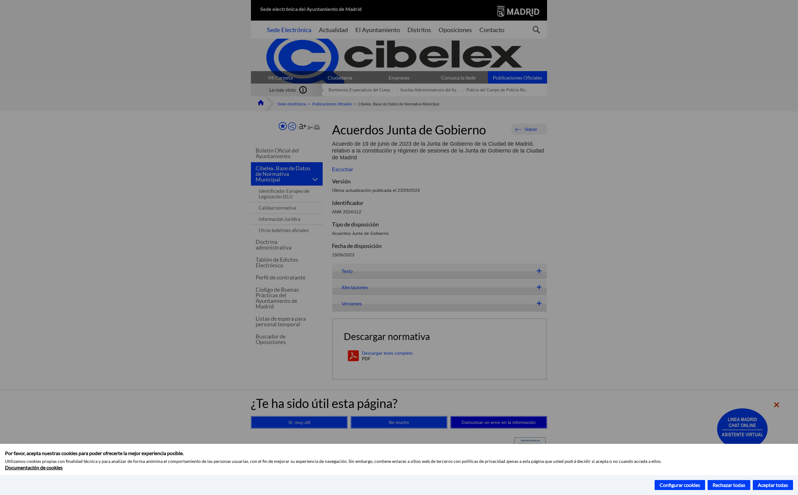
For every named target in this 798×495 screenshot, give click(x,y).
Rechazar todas (729, 485)
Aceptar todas (773, 485)
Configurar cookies (680, 485)
